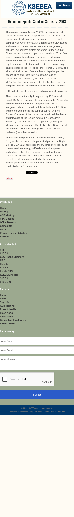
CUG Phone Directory (12, 257)
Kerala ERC (6, 271)
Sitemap (4, 236)
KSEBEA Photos (9, 274)
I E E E (4, 264)
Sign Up (4, 302)
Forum (3, 229)
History (4, 211)
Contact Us (6, 226)
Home (3, 208)
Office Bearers (8, 222)
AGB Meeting (7, 215)
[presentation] (27, 379)
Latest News (6, 316)
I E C (2, 260)
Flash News (6, 313)
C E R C (4, 253)
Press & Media (8, 309)
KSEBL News (7, 323)
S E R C (4, 278)
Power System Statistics (13, 233)
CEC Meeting (7, 218)
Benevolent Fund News (13, 320)
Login (3, 298)
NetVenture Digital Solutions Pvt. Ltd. (49, 412)
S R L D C (5, 282)
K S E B (4, 267)
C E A (3, 249)
